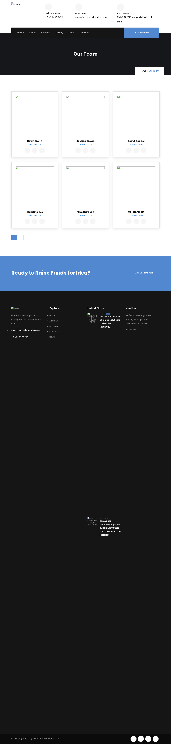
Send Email (80, 13)
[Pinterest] (148, 739)
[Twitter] (134, 739)
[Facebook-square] (141, 739)
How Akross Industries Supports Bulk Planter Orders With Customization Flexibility (110, 528)
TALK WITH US (141, 32)
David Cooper (136, 141)
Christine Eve (34, 212)
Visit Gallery (123, 13)
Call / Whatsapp (53, 13)
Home (143, 71)
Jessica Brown (85, 141)
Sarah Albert (136, 211)
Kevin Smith (34, 141)
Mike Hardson (85, 212)
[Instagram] (156, 739)
